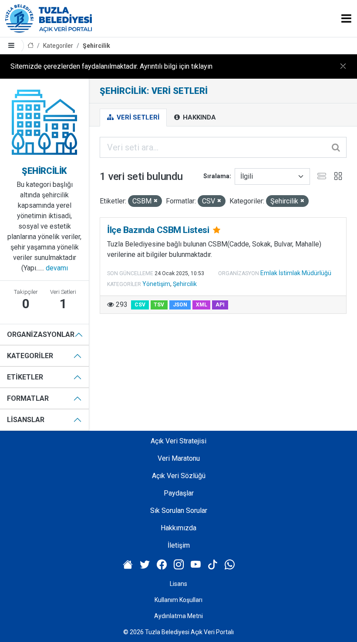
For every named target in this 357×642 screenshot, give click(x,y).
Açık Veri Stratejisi (178, 441)
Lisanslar (25, 420)
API (220, 305)
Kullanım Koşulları (178, 599)
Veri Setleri (137, 117)
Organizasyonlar (40, 334)
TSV (159, 305)
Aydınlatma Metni (178, 615)
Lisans (178, 583)
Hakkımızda (178, 528)
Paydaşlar (179, 493)
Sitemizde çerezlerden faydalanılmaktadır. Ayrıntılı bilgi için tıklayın (111, 66)
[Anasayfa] (30, 46)
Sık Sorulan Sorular (178, 510)
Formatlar (28, 398)
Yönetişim (156, 283)
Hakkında (198, 117)
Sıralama (216, 176)
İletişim (179, 545)
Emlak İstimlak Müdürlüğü (295, 272)
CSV (140, 305)
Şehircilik (96, 45)
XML (201, 305)
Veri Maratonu (179, 458)
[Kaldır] (156, 201)
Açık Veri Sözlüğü (178, 476)
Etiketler (25, 377)
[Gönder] (337, 147)
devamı (57, 268)
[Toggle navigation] (346, 18)
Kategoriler (58, 45)
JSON (180, 305)
